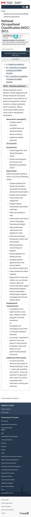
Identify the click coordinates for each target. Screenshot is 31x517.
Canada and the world (7, 473)
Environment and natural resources (11, 456)
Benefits (3, 446)
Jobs (2, 433)
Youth (3, 490)
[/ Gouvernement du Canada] (11, 3)
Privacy (3, 513)
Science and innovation (8, 480)
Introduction (15, 59)
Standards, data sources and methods (16, 14)
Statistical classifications (12, 17)
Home (3, 11)
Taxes (2, 453)
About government (6, 428)
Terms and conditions (7, 510)
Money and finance (6, 476)
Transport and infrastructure (9, 470)
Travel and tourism (6, 440)
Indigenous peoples (7, 483)
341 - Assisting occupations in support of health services (17, 79)
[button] (16, 7)
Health (3, 450)
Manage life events (6, 493)
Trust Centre (5, 412)
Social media (5, 500)
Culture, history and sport (8, 463)
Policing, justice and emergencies (11, 466)
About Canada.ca (6, 506)
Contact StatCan (6, 409)
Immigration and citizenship (9, 436)
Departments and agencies (9, 424)
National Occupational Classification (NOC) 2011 (15, 54)
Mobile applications (7, 503)
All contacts (4, 421)
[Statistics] (15, 37)
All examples (11, 143)
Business (3, 443)
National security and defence (10, 460)
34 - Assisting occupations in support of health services (16, 70)
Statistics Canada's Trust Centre (13, 40)
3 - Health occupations (15, 64)
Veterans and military (7, 486)
